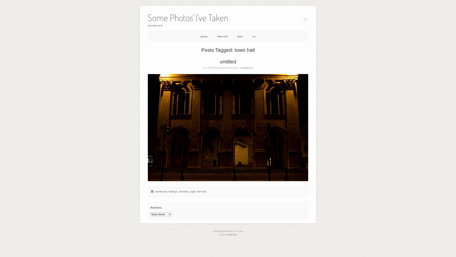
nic (220, 67)
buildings (173, 191)
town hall (201, 191)
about (240, 36)
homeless (184, 191)
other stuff (222, 36)
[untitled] (228, 127)
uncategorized (246, 67)
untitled (228, 61)
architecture (161, 191)
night (192, 191)
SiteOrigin (233, 234)
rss (254, 36)
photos (204, 36)
